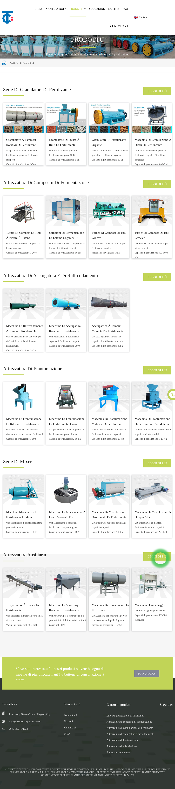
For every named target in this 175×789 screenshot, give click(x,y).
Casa (38, 8)
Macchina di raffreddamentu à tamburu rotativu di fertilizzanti (24, 331)
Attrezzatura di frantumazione (122, 740)
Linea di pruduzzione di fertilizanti (125, 715)
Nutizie (113, 8)
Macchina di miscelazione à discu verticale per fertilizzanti (67, 517)
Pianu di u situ (105, 769)
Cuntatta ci (119, 26)
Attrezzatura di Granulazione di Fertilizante (129, 727)
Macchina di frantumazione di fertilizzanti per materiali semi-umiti (153, 424)
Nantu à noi (55, 8)
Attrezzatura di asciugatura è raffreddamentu (130, 734)
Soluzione (97, 8)
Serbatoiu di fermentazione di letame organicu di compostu (66, 238)
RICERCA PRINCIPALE (157, 769)
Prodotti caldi (84, 769)
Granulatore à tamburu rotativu (73, 772)
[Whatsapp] (160, 558)
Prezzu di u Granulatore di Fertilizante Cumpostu (131, 772)
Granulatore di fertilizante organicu (67, 775)
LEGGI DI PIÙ (157, 91)
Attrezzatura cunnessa (118, 752)
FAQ (125, 8)
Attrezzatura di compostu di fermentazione (129, 721)
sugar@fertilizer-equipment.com (25, 721)
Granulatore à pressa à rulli (29, 772)
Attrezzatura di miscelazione (121, 746)
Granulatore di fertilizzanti (114, 775)
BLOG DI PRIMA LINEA (130, 769)
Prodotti (76, 8)
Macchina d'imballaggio (150, 605)
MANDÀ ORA (146, 673)
